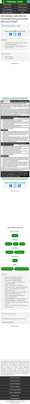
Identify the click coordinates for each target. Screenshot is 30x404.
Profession (15, 248)
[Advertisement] (15, 79)
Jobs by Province (15, 380)
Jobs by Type (15, 395)
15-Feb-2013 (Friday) (8, 26)
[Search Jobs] (28, 1)
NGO (15, 244)
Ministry (8, 244)
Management (19, 252)
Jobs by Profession (7, 9)
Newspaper (15, 256)
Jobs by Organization (7, 12)
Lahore (15, 235)
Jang (18, 26)
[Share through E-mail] (19, 34)
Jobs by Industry (22, 9)
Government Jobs (22, 4)
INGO (22, 244)
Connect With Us (15, 398)
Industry (15, 239)
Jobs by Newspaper (15, 392)
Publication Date (7, 269)
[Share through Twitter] (15, 34)
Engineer (9, 252)
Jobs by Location (22, 7)
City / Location (15, 231)
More (22, 12)
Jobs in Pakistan (7, 4)
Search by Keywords (22, 269)
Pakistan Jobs (15, 1)
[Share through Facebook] (10, 34)
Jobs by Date (7, 7)
